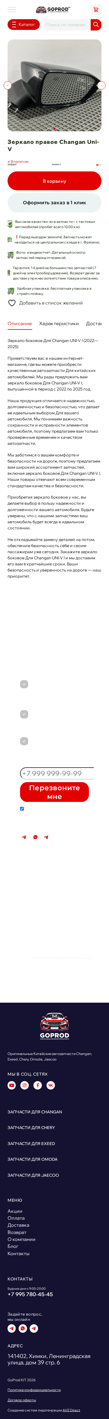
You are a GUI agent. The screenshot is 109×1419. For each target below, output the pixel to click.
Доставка (18, 1225)
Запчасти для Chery (31, 1127)
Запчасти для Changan (35, 1112)
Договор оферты (22, 1400)
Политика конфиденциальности (34, 1390)
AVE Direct (71, 1410)
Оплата (16, 1218)
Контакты (18, 1253)
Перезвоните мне (54, 792)
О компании (21, 1239)
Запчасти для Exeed (31, 1143)
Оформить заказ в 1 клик (54, 202)
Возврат (17, 1232)
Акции (15, 1211)
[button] (48, 129)
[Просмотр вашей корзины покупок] (96, 9)
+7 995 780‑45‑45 (78, 834)
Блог (13, 1246)
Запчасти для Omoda (33, 1159)
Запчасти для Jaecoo (33, 1175)
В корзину (55, 181)
